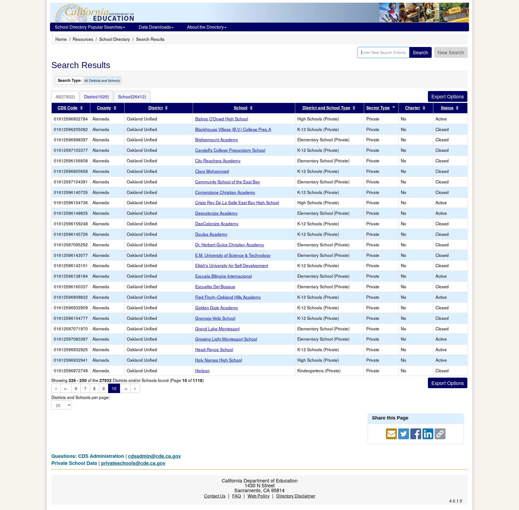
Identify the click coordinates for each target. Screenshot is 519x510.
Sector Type (378, 108)
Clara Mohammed (212, 171)
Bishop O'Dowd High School (221, 119)
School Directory (114, 39)
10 (114, 388)
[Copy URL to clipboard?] (440, 433)
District (155, 108)
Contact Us (214, 496)
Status (447, 108)
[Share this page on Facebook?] (416, 433)
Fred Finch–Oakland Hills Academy (228, 297)
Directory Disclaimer (295, 496)
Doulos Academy (211, 234)
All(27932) (65, 96)
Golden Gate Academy (216, 307)
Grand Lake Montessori (217, 328)
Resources (83, 39)
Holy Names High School (218, 360)
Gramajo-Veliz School (215, 318)
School (240, 108)
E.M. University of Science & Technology (233, 255)
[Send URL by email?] (392, 433)
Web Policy (259, 496)
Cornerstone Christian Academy (225, 192)
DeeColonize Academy (216, 223)
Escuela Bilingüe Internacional (223, 276)
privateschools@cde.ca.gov (133, 463)
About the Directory (205, 27)
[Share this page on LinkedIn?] (428, 433)
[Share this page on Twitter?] (404, 433)
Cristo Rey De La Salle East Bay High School (237, 202)
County (104, 108)
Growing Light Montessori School (226, 339)
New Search (451, 52)
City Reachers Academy (218, 160)
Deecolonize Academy (216, 213)
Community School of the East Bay (227, 181)
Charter (412, 108)
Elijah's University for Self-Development (231, 265)
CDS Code (68, 108)
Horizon (202, 370)
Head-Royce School (214, 349)
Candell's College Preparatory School (230, 150)
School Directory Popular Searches (88, 27)
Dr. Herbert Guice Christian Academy (229, 244)
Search (420, 52)
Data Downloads (155, 27)
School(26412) (132, 96)
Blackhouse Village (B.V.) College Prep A (233, 129)
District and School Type (326, 108)
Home (61, 39)
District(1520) (96, 96)
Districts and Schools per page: (80, 397)
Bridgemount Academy (216, 139)
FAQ (236, 496)
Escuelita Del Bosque (215, 286)
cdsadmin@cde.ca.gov (154, 455)
